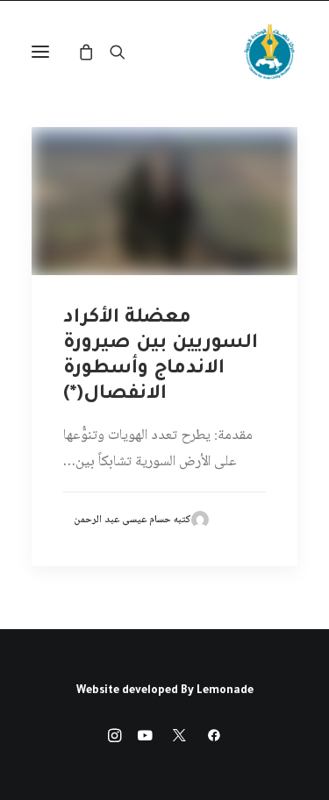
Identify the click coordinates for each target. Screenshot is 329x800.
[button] (40, 51)
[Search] (125, 52)
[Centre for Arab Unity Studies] (269, 52)
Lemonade (225, 691)
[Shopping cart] (94, 52)
